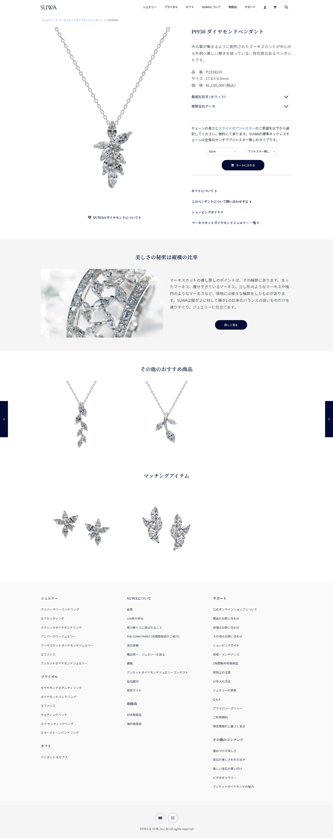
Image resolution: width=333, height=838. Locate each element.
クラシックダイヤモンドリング (61, 627)
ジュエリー (48, 20)
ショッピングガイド (206, 212)
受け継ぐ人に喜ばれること (144, 627)
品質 (130, 609)
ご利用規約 (220, 717)
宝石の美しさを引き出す (229, 759)
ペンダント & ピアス (54, 757)
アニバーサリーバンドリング (60, 609)
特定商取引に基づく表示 (229, 726)
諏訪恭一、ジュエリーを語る (146, 654)
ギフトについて (202, 190)
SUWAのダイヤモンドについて (115, 217)
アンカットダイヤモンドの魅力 (233, 786)
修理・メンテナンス (226, 654)
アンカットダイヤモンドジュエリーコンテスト (157, 672)
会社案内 (133, 681)
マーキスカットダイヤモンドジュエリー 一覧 (224, 222)
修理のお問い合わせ (226, 627)
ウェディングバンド (54, 714)
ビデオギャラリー (224, 777)
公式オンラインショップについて (235, 609)
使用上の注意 (222, 672)
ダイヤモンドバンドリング (58, 697)
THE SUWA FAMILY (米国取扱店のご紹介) (153, 636)
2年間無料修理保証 (225, 663)
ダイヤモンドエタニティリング (61, 688)
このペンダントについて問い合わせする (219, 201)
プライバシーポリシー (227, 708)
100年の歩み (135, 618)
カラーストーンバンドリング (60, 732)
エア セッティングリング (57, 724)
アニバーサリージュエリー (58, 636)
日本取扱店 (134, 714)
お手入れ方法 (222, 681)
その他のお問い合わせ (227, 636)
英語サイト (134, 690)
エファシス (48, 654)
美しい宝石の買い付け (227, 768)
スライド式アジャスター (236, 128)
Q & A (216, 699)
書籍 (130, 663)
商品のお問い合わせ (226, 618)
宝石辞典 (133, 645)
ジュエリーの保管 (224, 690)
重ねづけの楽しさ (224, 751)
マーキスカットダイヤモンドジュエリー (80, 20)
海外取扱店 (134, 724)
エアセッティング (52, 618)
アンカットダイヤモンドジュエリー (64, 663)
